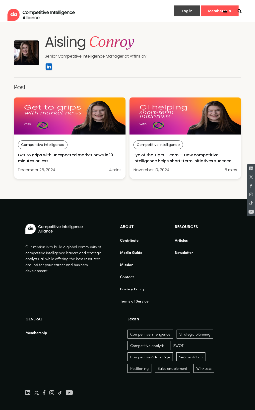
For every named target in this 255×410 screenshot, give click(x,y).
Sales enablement (172, 368)
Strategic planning (194, 334)
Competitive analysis (147, 345)
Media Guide (131, 252)
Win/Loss (203, 368)
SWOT (178, 345)
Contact (127, 276)
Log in (187, 10)
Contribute (129, 240)
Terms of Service (134, 301)
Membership (36, 332)
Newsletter (184, 252)
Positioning (139, 368)
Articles (181, 240)
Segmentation (191, 357)
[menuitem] (134, 240)
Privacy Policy (132, 289)
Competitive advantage (150, 357)
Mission (126, 264)
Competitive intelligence (150, 334)
